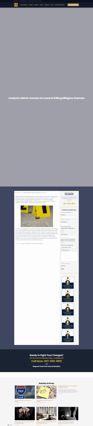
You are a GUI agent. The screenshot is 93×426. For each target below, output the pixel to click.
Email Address (64, 221)
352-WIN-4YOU (18, 243)
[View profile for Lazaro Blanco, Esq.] (68, 323)
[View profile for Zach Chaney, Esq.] (68, 283)
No (62, 231)
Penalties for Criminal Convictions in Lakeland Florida (24, 422)
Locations (30, 4)
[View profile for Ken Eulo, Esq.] (68, 309)
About (52, 4)
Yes (62, 242)
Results (41, 4)
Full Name (63, 214)
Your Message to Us (65, 250)
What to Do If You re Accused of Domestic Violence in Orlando (66, 422)
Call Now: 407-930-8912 (46, 361)
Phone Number (64, 234)
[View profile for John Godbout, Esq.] (68, 336)
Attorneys (36, 4)
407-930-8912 (69, 203)
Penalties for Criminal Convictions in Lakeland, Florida (67, 386)
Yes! (63, 230)
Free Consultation (73, 4)
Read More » (17, 404)
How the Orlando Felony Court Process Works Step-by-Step (46, 422)
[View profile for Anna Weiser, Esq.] (68, 296)
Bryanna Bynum (20, 192)
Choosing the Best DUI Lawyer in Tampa (23, 401)
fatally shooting (44, 192)
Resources (47, 4)
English (10, 425)
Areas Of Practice (24, 4)
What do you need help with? (67, 245)
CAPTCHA (63, 265)
